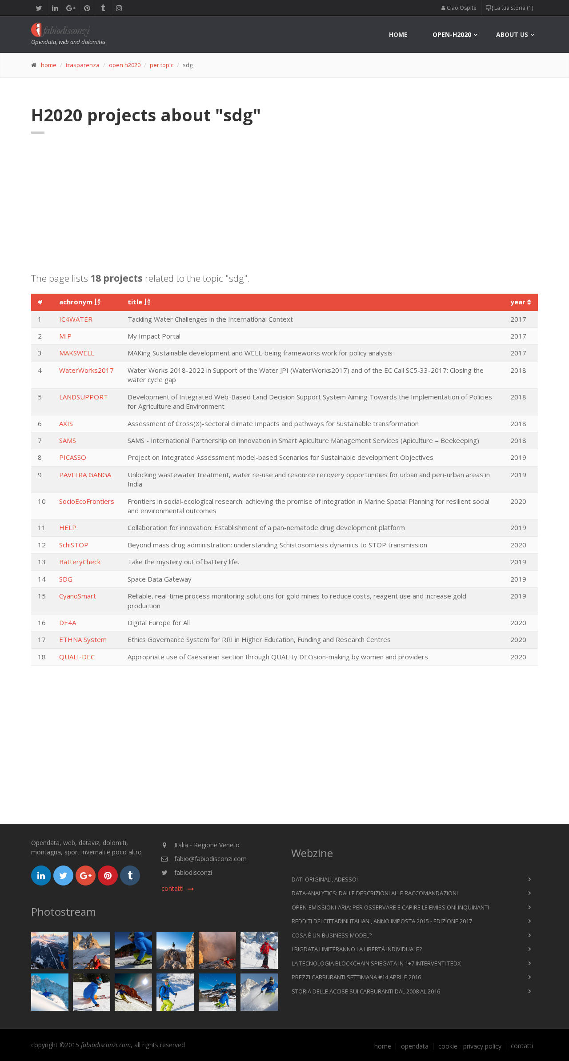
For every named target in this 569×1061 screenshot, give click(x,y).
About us (512, 34)
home (398, 34)
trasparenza (83, 65)
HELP (67, 527)
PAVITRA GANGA (85, 474)
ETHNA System (83, 639)
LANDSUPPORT (83, 396)
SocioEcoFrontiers (86, 501)
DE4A (67, 622)
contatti (522, 1046)
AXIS (66, 423)
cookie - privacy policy (469, 1046)
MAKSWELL (76, 352)
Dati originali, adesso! (325, 879)
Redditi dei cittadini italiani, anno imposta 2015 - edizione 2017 (382, 921)
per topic (161, 65)
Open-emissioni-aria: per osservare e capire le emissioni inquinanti (390, 907)
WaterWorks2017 (86, 370)
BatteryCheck (79, 561)
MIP (65, 335)
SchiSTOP (73, 544)
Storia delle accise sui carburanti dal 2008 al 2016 (366, 991)
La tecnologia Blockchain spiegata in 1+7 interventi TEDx (376, 963)
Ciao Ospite (461, 8)
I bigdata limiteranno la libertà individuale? (357, 949)
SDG (65, 578)
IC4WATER (75, 319)
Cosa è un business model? (332, 935)
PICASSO (72, 457)
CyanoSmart (77, 595)
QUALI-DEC (77, 656)
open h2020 (124, 65)
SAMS (67, 440)
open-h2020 (452, 34)
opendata (415, 1046)
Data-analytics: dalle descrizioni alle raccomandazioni (375, 893)
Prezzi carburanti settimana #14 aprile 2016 (356, 977)
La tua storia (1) (513, 8)
